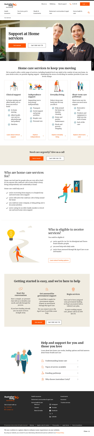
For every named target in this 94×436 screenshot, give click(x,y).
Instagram (55, 404)
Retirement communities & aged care (42, 399)
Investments (64, 396)
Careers (36, 407)
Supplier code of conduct (43, 425)
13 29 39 (9, 407)
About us (37, 404)
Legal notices (65, 425)
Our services (7, 17)
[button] (44, 4)
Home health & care (37, 402)
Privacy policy (55, 425)
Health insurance (36, 396)
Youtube (54, 407)
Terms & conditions (77, 425)
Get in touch (36, 158)
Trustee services (65, 402)
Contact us (9, 409)
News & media (38, 410)
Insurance (63, 399)
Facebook (54, 410)
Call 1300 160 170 (55, 158)
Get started (17, 45)
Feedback (92, 65)
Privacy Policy (60, 433)
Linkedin (54, 416)
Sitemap (32, 425)
